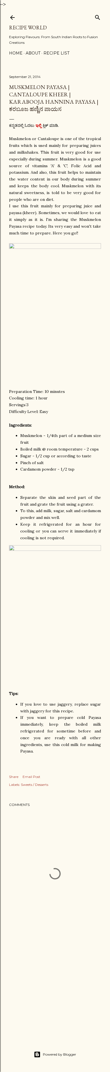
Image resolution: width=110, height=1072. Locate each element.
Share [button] (13, 777)
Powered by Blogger (59, 1054)
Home (16, 53)
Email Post (31, 777)
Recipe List (56, 53)
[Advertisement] (55, 987)
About (33, 53)
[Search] (97, 16)
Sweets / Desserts (34, 784)
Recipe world (28, 27)
